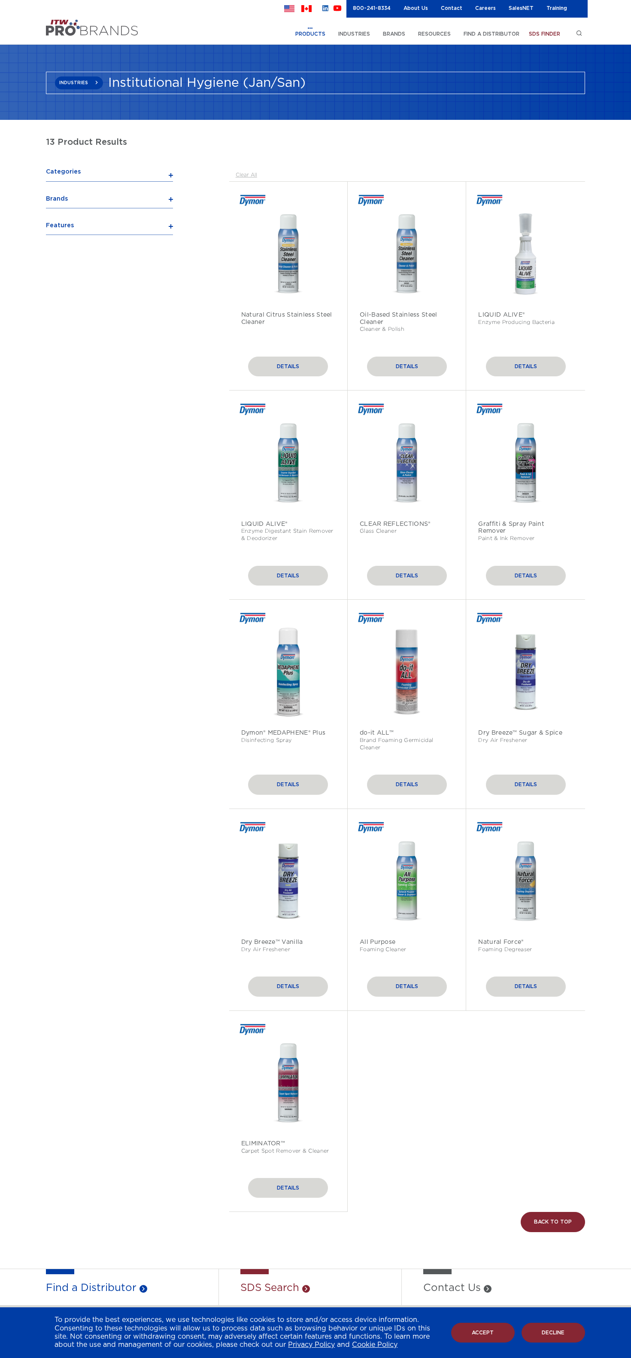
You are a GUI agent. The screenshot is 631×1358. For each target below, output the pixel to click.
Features (60, 226)
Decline (553, 1332)
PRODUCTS (310, 34)
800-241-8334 (372, 8)
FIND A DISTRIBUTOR (491, 34)
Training (556, 8)
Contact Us (452, 1288)
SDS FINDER (544, 34)
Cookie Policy (374, 1344)
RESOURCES (434, 34)
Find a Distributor (91, 1288)
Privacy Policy (311, 1344)
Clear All (246, 174)
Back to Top (553, 1221)
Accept (483, 1332)
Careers (485, 8)
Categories (63, 172)
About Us (415, 8)
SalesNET (521, 8)
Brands (57, 199)
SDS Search (269, 1288)
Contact (451, 8)
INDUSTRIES (354, 34)
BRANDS (394, 34)
